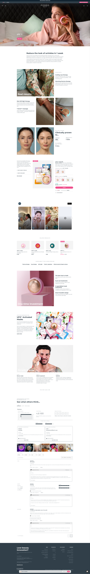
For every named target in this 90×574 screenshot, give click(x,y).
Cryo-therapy (34, 264)
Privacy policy (71, 559)
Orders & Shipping (45, 550)
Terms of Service (24, 562)
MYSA (72, 554)
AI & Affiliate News (70, 552)
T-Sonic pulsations (48, 264)
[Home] (45, 6)
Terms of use (71, 557)
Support (63, 551)
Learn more (19, 333)
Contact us (46, 549)
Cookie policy (71, 562)
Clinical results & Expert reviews (61, 264)
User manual (19, 175)
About (72, 549)
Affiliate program (70, 550)
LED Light (40, 264)
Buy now (19, 38)
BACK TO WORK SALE (83, 2)
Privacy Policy (19, 562)
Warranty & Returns (44, 552)
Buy (68, 571)
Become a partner (70, 555)
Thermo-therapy (26, 264)
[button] (87, 571)
